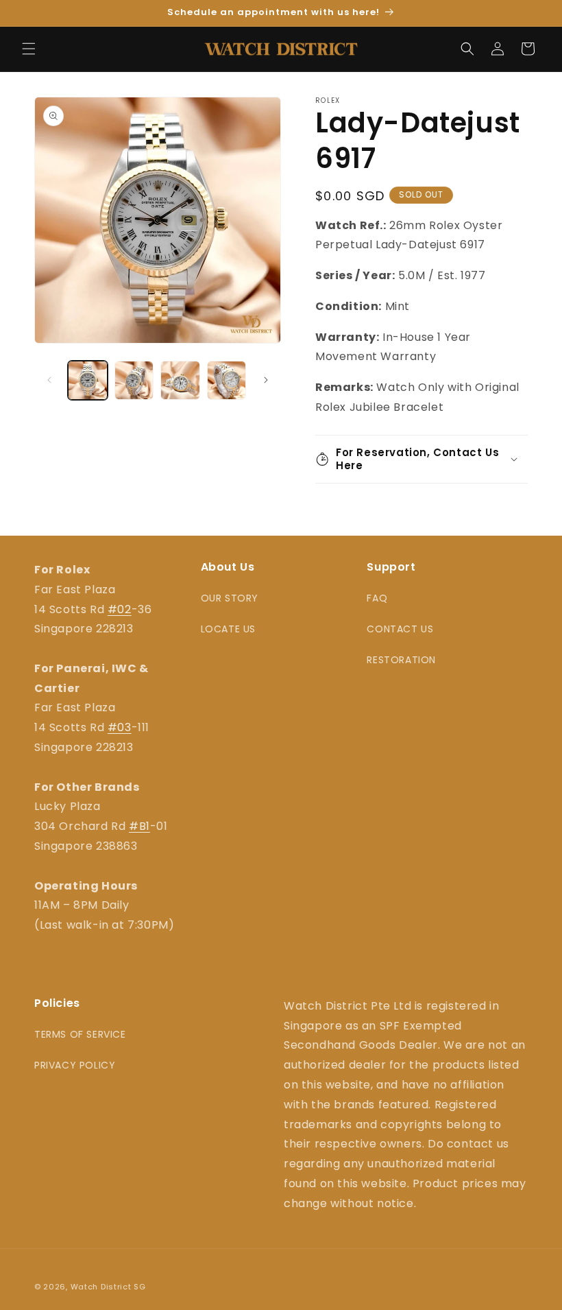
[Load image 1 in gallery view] (88, 381)
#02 (120, 609)
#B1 (139, 826)
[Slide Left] (49, 380)
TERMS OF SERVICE (80, 1034)
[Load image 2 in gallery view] (134, 381)
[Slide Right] (266, 380)
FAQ (377, 598)
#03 (120, 727)
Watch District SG (108, 1286)
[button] (29, 49)
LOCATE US (228, 629)
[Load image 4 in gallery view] (227, 381)
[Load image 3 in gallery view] (180, 381)
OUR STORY (229, 598)
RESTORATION (401, 660)
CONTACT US (400, 629)
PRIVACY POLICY (74, 1065)
